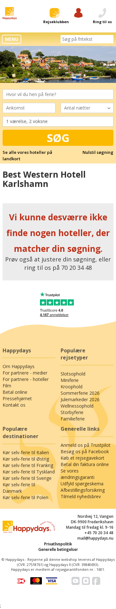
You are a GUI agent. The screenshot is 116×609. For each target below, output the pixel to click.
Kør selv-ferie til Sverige (27, 478)
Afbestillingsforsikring (83, 490)
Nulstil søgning (97, 152)
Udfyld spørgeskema (82, 484)
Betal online (15, 392)
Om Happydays (18, 366)
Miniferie (70, 380)
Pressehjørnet (17, 398)
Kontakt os (14, 405)
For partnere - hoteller (26, 379)
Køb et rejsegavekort (82, 458)
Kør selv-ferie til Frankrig (28, 465)
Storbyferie (72, 412)
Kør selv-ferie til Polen (25, 497)
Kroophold (71, 387)
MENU (11, 39)
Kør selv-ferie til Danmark (19, 487)
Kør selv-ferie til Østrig (26, 459)
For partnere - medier (25, 373)
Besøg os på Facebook (85, 451)
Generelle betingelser (58, 549)
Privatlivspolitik (58, 544)
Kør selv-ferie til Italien (26, 452)
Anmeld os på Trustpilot (86, 445)
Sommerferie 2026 (80, 393)
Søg (58, 137)
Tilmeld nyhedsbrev (81, 496)
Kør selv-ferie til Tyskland (29, 472)
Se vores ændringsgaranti (77, 474)
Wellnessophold (77, 406)
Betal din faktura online (85, 464)
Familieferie (73, 419)
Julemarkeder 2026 (80, 399)
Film (7, 386)
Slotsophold (73, 374)
